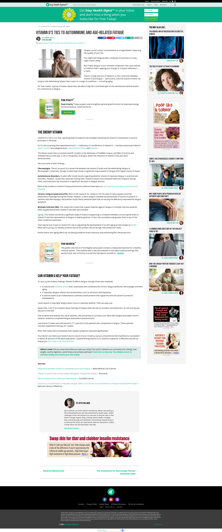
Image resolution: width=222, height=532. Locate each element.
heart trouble (43, 148)
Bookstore (163, 5)
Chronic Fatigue (54, 43)
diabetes (94, 148)
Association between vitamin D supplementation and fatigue (64, 369)
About (147, 1)
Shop (155, 5)
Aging (40, 215)
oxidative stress (61, 286)
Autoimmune (43, 43)
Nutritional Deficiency (69, 43)
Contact (81, 504)
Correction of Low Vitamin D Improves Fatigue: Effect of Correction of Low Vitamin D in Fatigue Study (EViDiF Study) (87, 383)
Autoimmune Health (48, 38)
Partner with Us (155, 1)
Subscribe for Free (138, 5)
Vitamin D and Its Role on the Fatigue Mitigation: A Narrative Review (67, 374)
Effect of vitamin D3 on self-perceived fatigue (57, 378)
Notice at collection (102, 530)
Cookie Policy (104, 504)
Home (39, 26)
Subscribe (165, 1)
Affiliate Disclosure (118, 504)
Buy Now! (68, 112)
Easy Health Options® (71, 524)
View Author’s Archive (72, 428)
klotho (133, 225)
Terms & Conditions (136, 504)
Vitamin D (81, 43)
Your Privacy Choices (113, 530)
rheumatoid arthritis (77, 148)
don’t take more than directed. (61, 341)
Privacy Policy (91, 504)
